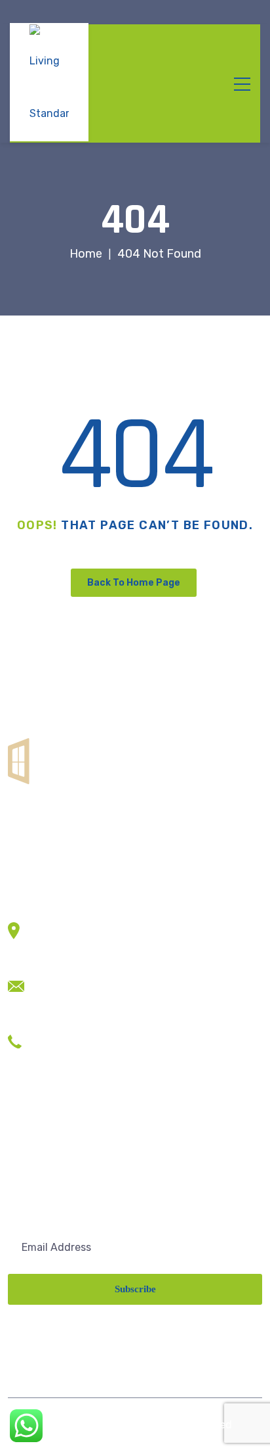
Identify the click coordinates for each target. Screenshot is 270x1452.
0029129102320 (76, 1035)
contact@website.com (91, 979)
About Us (30, 1150)
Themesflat (78, 1424)
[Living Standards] (49, 82)
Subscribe (135, 1289)
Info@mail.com (72, 999)
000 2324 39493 (77, 1055)
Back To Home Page (133, 582)
